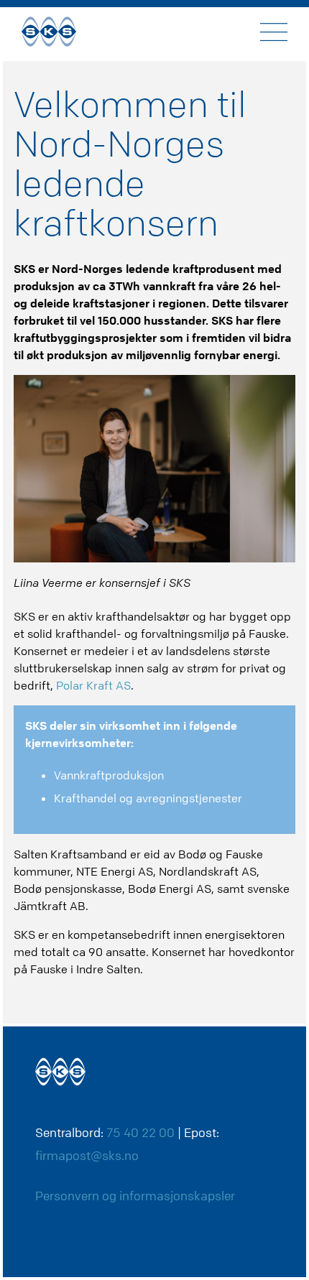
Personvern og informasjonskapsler (135, 1195)
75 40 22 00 (140, 1132)
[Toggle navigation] (273, 32)
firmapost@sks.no (87, 1155)
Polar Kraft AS (93, 685)
